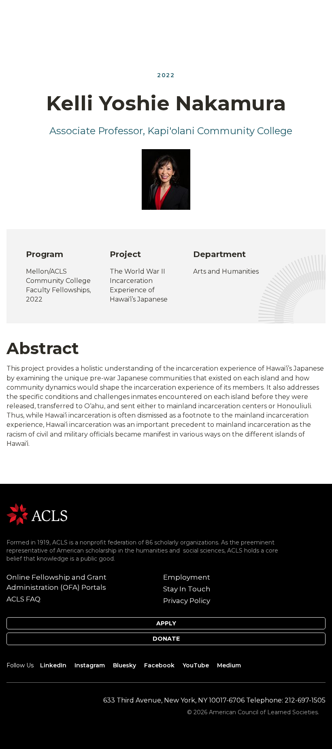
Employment (186, 577)
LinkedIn (53, 665)
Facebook (159, 665)
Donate (166, 638)
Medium (229, 665)
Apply (166, 623)
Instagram (89, 665)
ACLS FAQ (23, 599)
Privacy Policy (186, 601)
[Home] (36, 514)
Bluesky (124, 665)
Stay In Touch (187, 589)
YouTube (196, 665)
